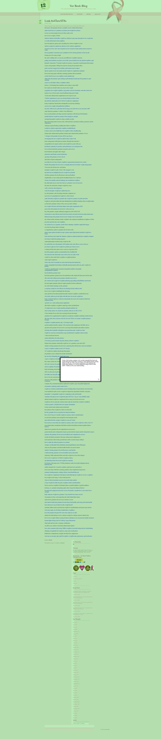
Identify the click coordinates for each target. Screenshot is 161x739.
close (99, 379)
